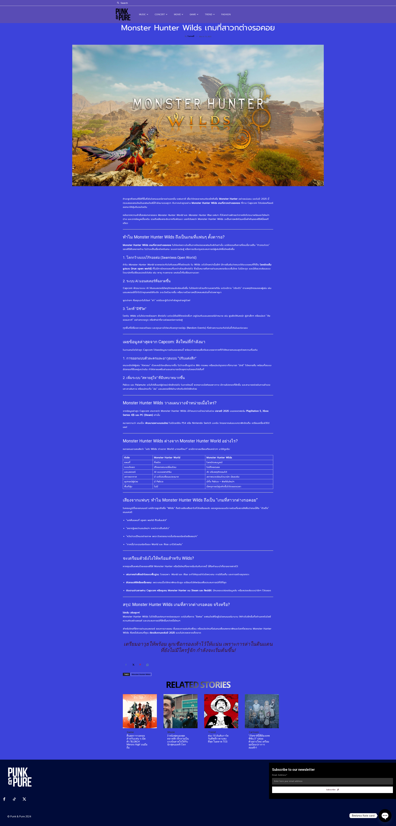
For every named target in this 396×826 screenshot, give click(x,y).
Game (130, 732)
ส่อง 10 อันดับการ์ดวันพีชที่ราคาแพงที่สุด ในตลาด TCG (218, 738)
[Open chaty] (385, 815)
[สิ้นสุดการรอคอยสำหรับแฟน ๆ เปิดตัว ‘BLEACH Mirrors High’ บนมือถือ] (140, 711)
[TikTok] (14, 799)
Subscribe (331, 789)
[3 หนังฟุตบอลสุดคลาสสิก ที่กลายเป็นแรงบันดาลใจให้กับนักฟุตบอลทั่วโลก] (181, 711)
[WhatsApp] (147, 665)
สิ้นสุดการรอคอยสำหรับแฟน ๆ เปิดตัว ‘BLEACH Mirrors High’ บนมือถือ (137, 741)
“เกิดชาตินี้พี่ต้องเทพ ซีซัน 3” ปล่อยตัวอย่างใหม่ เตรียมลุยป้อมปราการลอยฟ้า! (259, 741)
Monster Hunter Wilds (141, 674)
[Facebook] (126, 665)
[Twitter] (133, 665)
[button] (121, 3)
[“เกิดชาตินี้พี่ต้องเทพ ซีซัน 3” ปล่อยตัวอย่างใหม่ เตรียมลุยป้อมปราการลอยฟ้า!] (262, 711)
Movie (171, 732)
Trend (212, 732)
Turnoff (190, 36)
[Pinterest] (140, 665)
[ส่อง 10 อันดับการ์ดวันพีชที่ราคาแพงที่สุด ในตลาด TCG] (221, 711)
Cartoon (254, 732)
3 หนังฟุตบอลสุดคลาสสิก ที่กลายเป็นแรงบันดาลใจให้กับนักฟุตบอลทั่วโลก (178, 740)
